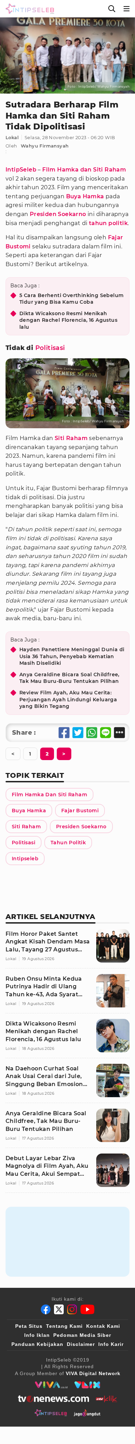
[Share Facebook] (64, 732)
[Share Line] (105, 732)
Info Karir (111, 1344)
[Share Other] (119, 732)
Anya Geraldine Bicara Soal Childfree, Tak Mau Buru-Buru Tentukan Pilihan (69, 678)
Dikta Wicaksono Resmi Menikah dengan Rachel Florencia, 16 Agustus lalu (68, 320)
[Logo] (28, 8)
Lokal (12, 137)
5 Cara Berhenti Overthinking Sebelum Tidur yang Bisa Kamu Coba (71, 298)
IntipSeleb (21, 169)
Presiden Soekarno (58, 214)
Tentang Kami (64, 1326)
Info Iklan (37, 1335)
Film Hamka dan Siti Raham (84, 169)
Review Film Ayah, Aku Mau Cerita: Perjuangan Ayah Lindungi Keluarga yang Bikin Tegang (68, 699)
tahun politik (108, 223)
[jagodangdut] (87, 1412)
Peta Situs (29, 1326)
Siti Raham (71, 438)
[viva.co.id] (51, 1384)
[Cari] (112, 8)
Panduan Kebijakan (37, 1344)
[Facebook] (46, 1309)
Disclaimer (81, 1344)
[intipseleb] (51, 1412)
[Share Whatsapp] (91, 732)
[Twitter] (59, 1309)
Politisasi (50, 348)
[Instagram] (72, 1309)
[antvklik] (106, 1398)
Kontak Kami (103, 1326)
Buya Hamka (85, 196)
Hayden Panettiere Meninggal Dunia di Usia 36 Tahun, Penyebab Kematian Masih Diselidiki (71, 656)
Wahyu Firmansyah (45, 146)
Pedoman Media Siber (82, 1335)
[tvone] (53, 1398)
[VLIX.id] (87, 1384)
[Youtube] (87, 1309)
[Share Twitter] (77, 732)
